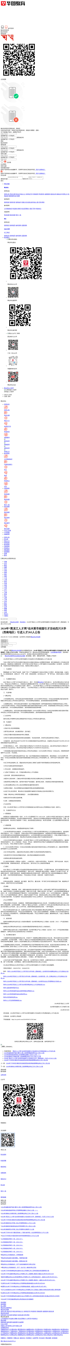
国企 (5, 218)
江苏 (5, 588)
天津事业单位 (13, 1335)
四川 (5, 603)
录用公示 (65, 194)
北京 (5, 563)
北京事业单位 (13, 1329)
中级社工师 (18, 1326)
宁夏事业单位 (13, 1333)
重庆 (5, 565)
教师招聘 (11, 196)
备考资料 (18, 225)
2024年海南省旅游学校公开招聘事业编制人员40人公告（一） (22, 1054)
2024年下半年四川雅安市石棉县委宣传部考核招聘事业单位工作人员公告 (26, 1060)
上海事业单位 (47, 1333)
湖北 (5, 574)
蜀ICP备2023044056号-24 (8, 1341)
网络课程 (7, 550)
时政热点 (38, 208)
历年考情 (41, 202)
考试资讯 (22, 622)
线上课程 (3, 1306)
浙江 (5, 596)
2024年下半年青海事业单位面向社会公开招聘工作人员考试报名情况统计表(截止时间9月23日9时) (30, 1296)
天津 (5, 606)
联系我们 (7, 237)
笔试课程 (3, 1302)
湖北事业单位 (64, 1329)
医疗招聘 (17, 196)
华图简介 (3, 1338)
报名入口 (23, 194)
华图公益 (16, 1338)
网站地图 (7, 184)
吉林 (5, 585)
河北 (5, 569)
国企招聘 (7, 506)
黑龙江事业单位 (48, 1335)
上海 (5, 599)
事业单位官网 (14, 622)
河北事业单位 (39, 1329)
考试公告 (3, 1311)
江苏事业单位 (64, 1331)
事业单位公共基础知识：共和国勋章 (12, 1254)
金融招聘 (7, 534)
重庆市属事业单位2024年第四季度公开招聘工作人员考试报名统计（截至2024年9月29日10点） (29, 1277)
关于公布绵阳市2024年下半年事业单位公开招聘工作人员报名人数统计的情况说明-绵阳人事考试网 (31, 1289)
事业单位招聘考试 (6, 1308)
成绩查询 (47, 194)
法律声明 (35, 1338)
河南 (5, 570)
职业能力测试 (17, 208)
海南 (5, 572)
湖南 (5, 576)
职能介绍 (24, 202)
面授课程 (7, 551)
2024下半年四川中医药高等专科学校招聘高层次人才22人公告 (20, 1235)
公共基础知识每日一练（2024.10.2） (12, 1251)
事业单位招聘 (5, 1309)
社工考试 (7, 232)
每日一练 (18, 215)
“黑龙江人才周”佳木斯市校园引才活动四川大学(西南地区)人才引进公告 (33, 1051)
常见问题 (9, 1315)
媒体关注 (22, 1338)
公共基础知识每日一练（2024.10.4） (12, 1245)
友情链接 (54, 1338)
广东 (5, 578)
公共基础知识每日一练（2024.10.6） (12, 1242)
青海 (5, 594)
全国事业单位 (5, 1327)
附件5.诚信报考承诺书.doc (11, 987)
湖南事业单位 (5, 1331)
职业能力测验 (13, 1318)
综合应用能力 (25, 208)
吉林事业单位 (47, 1331)
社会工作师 (7, 229)
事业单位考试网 (35, 637)
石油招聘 (21, 1322)
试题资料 (24, 225)
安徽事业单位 (5, 1329)
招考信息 (7, 235)
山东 (5, 601)
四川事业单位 (64, 1333)
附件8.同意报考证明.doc (10, 997)
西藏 (5, 608)
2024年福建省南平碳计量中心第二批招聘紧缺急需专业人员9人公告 (24, 1053)
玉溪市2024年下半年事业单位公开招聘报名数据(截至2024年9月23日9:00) (23, 1293)
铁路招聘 (15, 1322)
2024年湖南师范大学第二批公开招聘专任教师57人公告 (17, 1229)
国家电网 (3, 1322)
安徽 (5, 561)
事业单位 (6, 187)
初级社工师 (4, 1326)
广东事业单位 (13, 1331)
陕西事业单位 (5, 1335)
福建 (5, 567)
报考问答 (12, 202)
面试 (31, 208)
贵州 (5, 581)
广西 (5, 579)
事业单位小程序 (9, 388)
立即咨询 (3, 1075)
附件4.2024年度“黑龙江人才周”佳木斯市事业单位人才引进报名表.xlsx (24, 984)
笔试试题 (7, 215)
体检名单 (59, 194)
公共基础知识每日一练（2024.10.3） (12, 1248)
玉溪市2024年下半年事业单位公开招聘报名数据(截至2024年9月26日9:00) (23, 1283)
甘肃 (5, 583)
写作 (34, 208)
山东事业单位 (56, 1333)
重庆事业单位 (22, 1329)
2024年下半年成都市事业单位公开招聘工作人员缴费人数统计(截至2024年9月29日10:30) (27, 1274)
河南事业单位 (47, 1329)
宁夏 (5, 592)
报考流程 (7, 202)
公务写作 (29, 1318)
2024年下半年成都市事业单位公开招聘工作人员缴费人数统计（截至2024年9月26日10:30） (28, 1280)
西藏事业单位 (22, 1335)
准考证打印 (29, 194)
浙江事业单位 (30, 1333)
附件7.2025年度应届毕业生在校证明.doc (15, 994)
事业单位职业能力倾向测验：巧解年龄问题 (14, 1258)
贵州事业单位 (30, 1331)
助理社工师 (11, 1326)
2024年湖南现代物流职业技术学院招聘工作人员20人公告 (18, 1226)
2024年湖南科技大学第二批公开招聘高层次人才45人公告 (18, 1223)
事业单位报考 (5, 1313)
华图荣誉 (10, 1338)
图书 (5, 555)
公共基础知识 (8, 208)
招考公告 (7, 194)
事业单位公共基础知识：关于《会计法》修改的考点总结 (19, 1267)
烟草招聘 (9, 1322)
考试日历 (9, 1311)
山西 (5, 597)
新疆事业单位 (30, 1335)
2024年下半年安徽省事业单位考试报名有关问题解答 (17, 1299)
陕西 (5, 605)
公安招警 (7, 532)
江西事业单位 (56, 1331)
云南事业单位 (39, 1335)
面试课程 (3, 1304)
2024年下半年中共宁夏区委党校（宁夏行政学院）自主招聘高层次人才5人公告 (24, 1232)
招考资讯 (7, 225)
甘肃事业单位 (39, 1331)
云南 (5, 612)
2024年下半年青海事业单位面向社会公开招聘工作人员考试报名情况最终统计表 (25, 1270)
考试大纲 (12, 194)
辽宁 (5, 590)
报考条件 (18, 202)
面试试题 (12, 215)
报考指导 (12, 225)
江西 (5, 587)
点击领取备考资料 (56, 652)
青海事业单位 (22, 1333)
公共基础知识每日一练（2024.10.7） (12, 1239)
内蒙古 (6, 615)
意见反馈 (42, 1338)
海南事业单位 (56, 1329)
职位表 (18, 194)
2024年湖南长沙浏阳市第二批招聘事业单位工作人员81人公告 (22, 1056)
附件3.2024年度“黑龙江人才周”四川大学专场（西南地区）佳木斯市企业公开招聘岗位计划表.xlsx (32, 981)
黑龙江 (6, 614)
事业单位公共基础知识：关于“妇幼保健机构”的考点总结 (18, 1264)
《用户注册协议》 (40, 169)
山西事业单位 (39, 1333)
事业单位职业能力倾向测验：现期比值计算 (14, 1261)
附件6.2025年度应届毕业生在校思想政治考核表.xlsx (18, 991)
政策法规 (30, 202)
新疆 (5, 610)
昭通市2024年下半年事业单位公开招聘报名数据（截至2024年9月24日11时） (24, 1286)
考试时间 (41, 194)
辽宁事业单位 (5, 1333)
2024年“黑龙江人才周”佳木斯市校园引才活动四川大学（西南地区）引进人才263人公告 (30, 1058)
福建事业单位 (30, 1329)
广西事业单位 (22, 1331)
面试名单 (53, 194)
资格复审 (36, 194)
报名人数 (36, 202)
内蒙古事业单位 (58, 1335)
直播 (5, 553)
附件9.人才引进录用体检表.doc (12, 1000)
